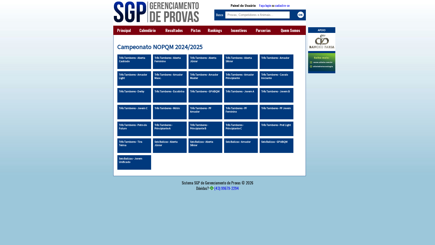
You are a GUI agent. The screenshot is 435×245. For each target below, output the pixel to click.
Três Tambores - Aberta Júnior (203, 59)
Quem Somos (290, 30)
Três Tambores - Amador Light (133, 76)
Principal (124, 30)
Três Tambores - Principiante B (199, 126)
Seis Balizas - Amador (238, 141)
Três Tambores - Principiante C (235, 126)
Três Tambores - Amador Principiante (240, 76)
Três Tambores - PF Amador (200, 109)
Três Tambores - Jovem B (275, 91)
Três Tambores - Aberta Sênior (239, 59)
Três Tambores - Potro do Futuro (133, 126)
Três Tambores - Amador (275, 57)
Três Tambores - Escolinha (169, 91)
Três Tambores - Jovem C (133, 108)
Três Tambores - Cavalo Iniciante (274, 76)
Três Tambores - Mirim (167, 108)
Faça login (265, 5)
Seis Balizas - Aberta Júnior (166, 143)
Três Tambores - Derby (131, 91)
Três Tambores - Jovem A (240, 91)
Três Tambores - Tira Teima (130, 143)
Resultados (174, 30)
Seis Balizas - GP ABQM (274, 141)
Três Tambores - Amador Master (204, 76)
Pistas (196, 30)
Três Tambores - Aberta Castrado (132, 59)
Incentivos (239, 30)
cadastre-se (282, 5)
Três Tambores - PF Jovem (276, 108)
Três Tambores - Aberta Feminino (168, 59)
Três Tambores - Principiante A (164, 126)
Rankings (215, 30)
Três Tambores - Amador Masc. (169, 76)
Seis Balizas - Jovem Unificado (130, 160)
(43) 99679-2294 (226, 188)
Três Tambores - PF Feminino (236, 109)
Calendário (147, 30)
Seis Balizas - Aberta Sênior (201, 143)
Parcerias (263, 30)
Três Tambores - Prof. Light (276, 125)
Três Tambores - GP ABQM (205, 91)
